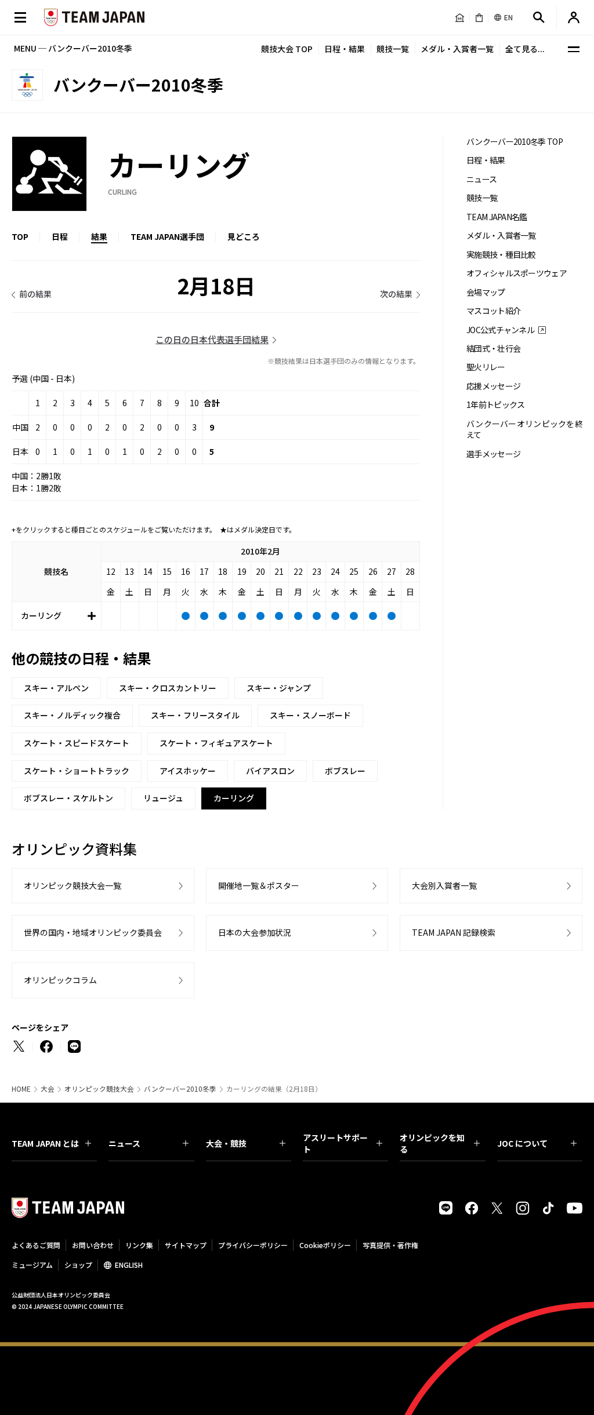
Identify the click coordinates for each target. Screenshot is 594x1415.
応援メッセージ (493, 386)
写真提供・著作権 (390, 1245)
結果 (99, 236)
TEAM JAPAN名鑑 (496, 217)
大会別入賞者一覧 (444, 885)
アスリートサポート (335, 1143)
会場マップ (485, 292)
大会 (48, 1088)
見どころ (243, 236)
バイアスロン (270, 770)
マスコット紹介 (493, 310)
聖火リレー (485, 367)
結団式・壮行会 (493, 348)
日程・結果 (344, 48)
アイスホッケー (188, 770)
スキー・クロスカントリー (167, 688)
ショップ (78, 1265)
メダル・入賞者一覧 (457, 48)
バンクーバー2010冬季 (180, 1088)
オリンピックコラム (60, 980)
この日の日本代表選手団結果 (212, 339)
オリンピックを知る (432, 1143)
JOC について (522, 1143)
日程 (60, 236)
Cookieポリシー (325, 1245)
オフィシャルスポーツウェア (516, 273)
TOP (20, 236)
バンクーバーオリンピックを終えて (524, 429)
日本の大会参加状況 (254, 932)
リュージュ (163, 798)
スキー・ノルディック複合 (72, 715)
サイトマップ (186, 1245)
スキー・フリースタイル (195, 715)
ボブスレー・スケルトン (68, 798)
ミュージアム (32, 1265)
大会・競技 (226, 1143)
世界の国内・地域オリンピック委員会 (93, 932)
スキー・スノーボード (310, 715)
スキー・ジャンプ (279, 688)
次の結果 (396, 294)
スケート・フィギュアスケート (216, 743)
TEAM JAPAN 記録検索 (453, 932)
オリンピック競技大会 (99, 1088)
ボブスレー (345, 770)
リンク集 (139, 1245)
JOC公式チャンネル (500, 329)
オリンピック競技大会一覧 (72, 885)
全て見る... (525, 48)
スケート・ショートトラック (76, 770)
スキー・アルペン (56, 688)
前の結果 (35, 294)
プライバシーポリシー (253, 1245)
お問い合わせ (93, 1245)
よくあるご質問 (36, 1245)
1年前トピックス (495, 404)
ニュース (481, 179)
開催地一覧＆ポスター (258, 885)
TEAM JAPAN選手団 (167, 236)
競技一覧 (392, 48)
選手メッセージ (493, 453)
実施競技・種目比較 (501, 254)
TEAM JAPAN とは (45, 1143)
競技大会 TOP (287, 48)
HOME (21, 1088)
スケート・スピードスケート (76, 743)
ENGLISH (129, 1265)
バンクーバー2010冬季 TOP (514, 141)
